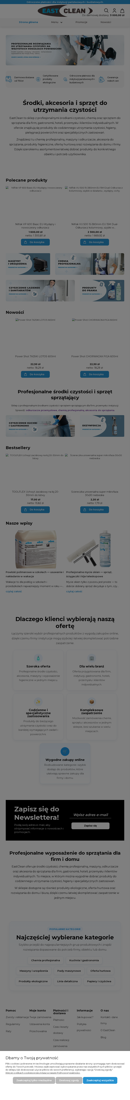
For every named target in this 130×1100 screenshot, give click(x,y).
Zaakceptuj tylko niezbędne (34, 1080)
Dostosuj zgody (69, 1080)
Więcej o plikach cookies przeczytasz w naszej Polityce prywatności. (42, 1072)
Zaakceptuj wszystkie (100, 1080)
